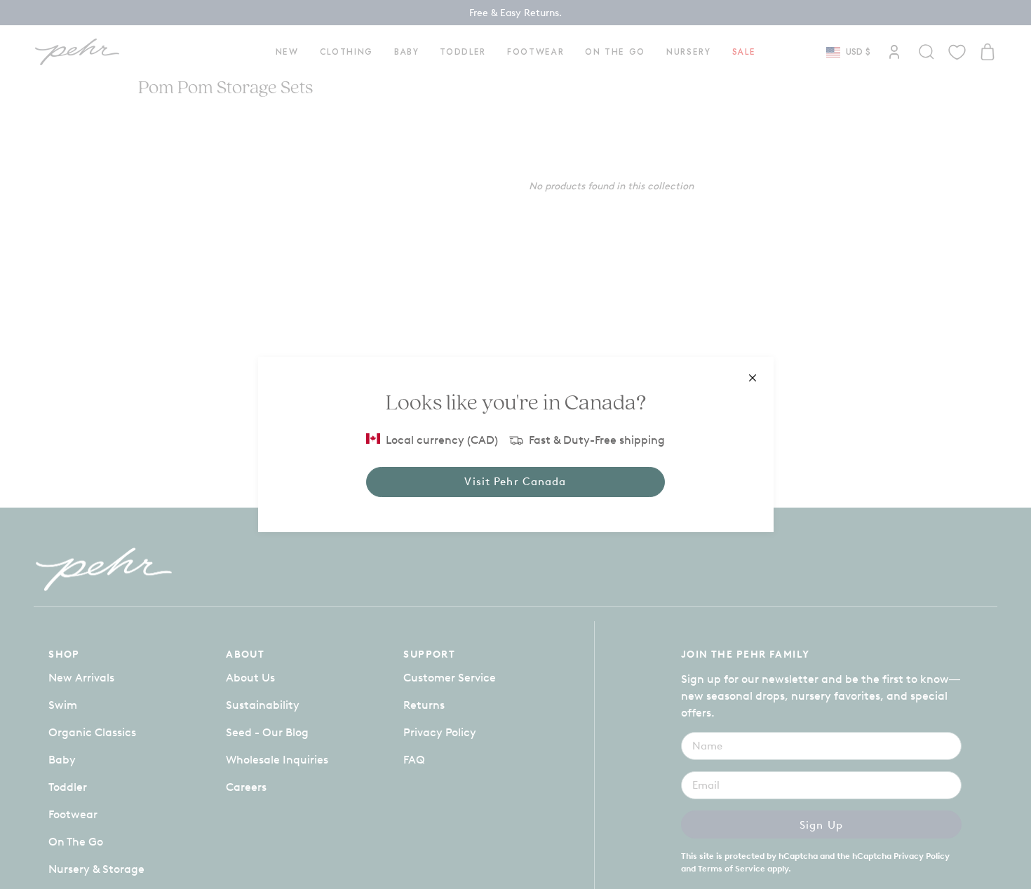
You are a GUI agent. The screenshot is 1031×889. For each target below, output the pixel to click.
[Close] (753, 378)
